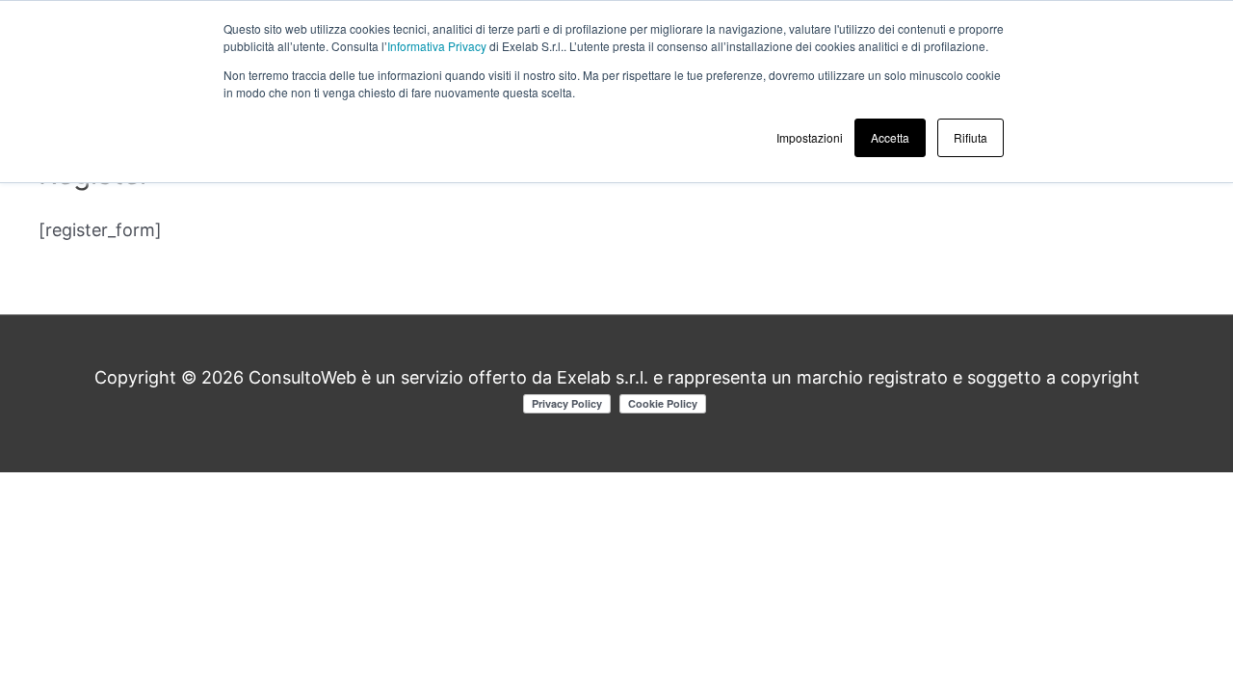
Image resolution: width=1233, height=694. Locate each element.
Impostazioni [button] (809, 137)
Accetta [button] (890, 137)
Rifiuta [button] (970, 137)
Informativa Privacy (436, 46)
